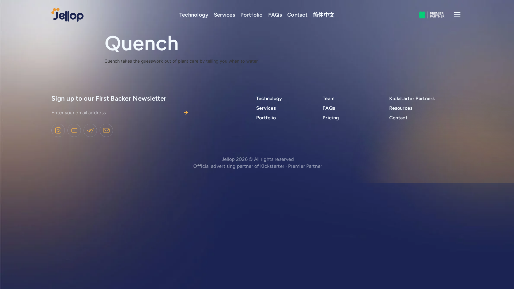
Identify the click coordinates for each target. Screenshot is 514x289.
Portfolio (251, 15)
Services (224, 15)
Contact (297, 15)
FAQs (275, 15)
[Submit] (186, 112)
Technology (194, 15)
